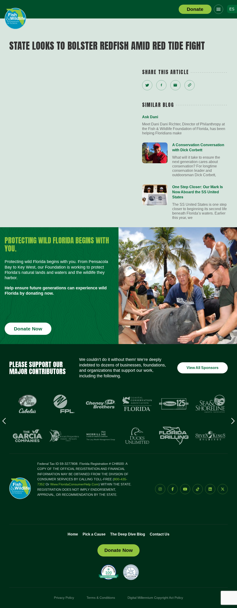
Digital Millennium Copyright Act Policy (155, 597)
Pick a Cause (94, 534)
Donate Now (28, 328)
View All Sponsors (202, 368)
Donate (195, 9)
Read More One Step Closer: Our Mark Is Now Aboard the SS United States (185, 202)
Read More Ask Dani (185, 125)
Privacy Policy (64, 597)
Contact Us (159, 534)
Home (73, 534)
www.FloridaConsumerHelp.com (74, 484)
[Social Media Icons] (160, 489)
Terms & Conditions (101, 597)
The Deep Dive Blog (127, 534)
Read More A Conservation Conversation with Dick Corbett (185, 159)
